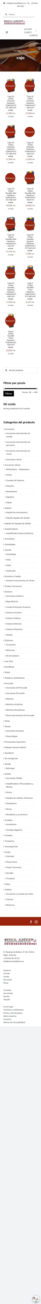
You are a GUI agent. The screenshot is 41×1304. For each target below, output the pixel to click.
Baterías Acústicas (14, 704)
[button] (36, 1299)
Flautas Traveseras (13, 586)
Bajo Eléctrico (12, 601)
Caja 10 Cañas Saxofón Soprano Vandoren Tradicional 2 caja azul (10, 289)
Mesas (9, 809)
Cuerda (8, 550)
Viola (8, 559)
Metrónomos (11, 491)
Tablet (9, 502)
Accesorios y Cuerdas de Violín (19, 894)
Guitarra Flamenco (14, 629)
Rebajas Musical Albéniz (15, 747)
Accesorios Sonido (14, 778)
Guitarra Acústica (14, 612)
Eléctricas (10, 650)
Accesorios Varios (14, 459)
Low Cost (9, 661)
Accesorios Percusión (15, 693)
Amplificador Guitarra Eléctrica (19, 533)
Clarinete (10, 856)
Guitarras (9, 640)
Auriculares (10, 539)
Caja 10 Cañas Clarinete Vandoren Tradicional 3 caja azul (30, 148)
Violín (8, 565)
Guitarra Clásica (13, 618)
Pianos (8, 726)
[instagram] (36, 922)
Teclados (9, 820)
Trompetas (9, 841)
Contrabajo (11, 554)
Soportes (10, 497)
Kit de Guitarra (12, 656)
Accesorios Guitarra (15, 596)
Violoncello (11, 571)
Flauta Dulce (11, 862)
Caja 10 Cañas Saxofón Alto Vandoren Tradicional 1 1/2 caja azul (10, 194)
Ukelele (9, 635)
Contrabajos (10, 544)
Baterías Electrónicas (15, 710)
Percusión (9, 683)
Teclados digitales (14, 830)
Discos (9, 792)
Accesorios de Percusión (16, 688)
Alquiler (8, 508)
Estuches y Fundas (13, 576)
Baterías (10, 699)
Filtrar (8, 393)
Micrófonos (9, 667)
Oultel (7, 672)
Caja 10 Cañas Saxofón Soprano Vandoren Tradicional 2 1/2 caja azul (30, 241)
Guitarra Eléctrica (14, 624)
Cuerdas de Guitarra (15, 480)
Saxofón (9, 873)
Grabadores (11, 803)
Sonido (8, 764)
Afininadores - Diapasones (17, 469)
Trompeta (10, 878)
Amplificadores (11, 529)
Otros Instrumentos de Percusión (20, 715)
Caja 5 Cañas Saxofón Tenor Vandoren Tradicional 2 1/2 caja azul (30, 289)
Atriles (9, 475)
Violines (8, 889)
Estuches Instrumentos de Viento (20, 580)
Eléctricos (10, 905)
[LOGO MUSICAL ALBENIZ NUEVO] (14, 20)
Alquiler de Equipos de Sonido (18, 523)
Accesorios (9, 429)
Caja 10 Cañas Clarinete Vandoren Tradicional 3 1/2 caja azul (10, 148)
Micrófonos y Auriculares (17, 814)
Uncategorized (11, 846)
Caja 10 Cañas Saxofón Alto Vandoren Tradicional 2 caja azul (30, 194)
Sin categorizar (11, 758)
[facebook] (31, 922)
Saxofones (9, 753)
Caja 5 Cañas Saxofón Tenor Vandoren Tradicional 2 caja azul (10, 338)
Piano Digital (11, 736)
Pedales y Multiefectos (14, 678)
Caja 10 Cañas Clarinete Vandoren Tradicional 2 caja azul (30, 102)
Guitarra (8, 591)
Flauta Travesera (13, 867)
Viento (7, 852)
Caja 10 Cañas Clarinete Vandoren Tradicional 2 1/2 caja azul (10, 102)
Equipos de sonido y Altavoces (19, 798)
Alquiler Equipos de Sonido (17, 518)
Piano (7, 721)
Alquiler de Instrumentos (17, 512)
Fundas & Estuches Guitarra (18, 607)
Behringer (10, 768)
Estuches (10, 486)
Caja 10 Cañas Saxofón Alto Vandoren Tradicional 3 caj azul (10, 240)
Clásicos (9, 899)
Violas (7, 884)
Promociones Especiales (15, 742)
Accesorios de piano (15, 731)
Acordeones (11, 824)
